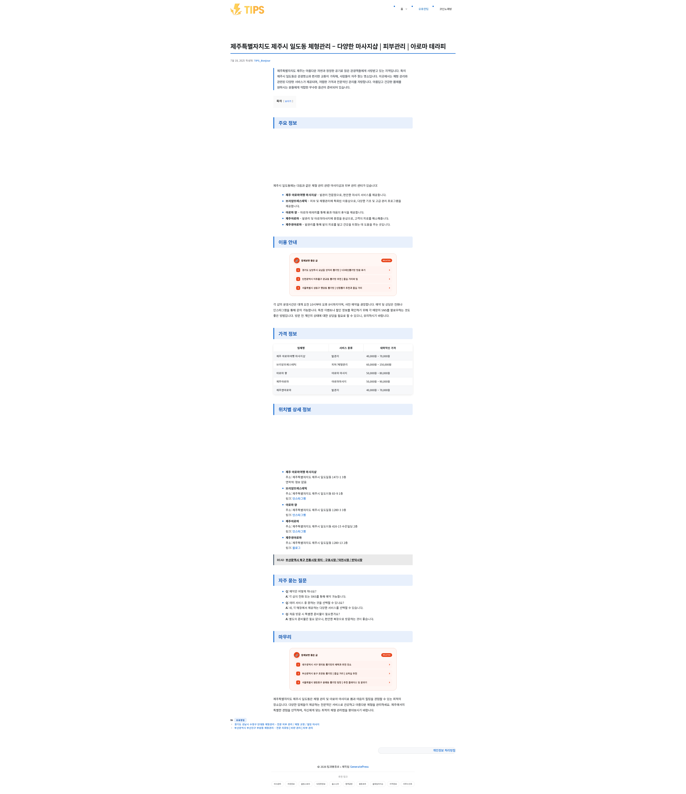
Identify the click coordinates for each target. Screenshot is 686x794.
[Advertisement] (343, 156)
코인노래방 (445, 9)
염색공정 (348, 783)
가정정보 (291, 783)
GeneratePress (359, 766)
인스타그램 (299, 498)
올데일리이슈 (377, 783)
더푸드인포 (407, 783)
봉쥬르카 (362, 783)
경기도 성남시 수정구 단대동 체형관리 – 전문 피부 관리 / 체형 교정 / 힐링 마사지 (276, 724)
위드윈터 (277, 783)
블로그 (296, 548)
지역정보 (393, 783)
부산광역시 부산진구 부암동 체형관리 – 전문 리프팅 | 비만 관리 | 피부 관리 (273, 728)
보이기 (288, 101)
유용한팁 (424, 9)
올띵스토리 (305, 783)
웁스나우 (335, 783)
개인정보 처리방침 (444, 750)
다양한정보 (320, 783)
